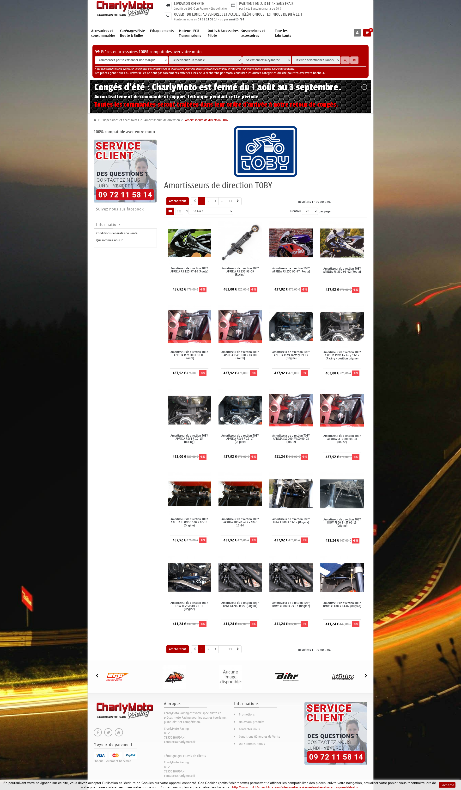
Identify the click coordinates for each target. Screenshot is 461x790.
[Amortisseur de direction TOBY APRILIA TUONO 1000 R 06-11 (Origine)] (189, 493)
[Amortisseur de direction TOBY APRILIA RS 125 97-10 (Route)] (189, 242)
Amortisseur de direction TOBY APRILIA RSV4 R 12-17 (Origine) (240, 439)
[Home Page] (95, 120)
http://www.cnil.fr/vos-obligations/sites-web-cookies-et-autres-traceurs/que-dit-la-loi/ (295, 787)
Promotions (247, 714)
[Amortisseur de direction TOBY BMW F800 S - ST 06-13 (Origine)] (342, 493)
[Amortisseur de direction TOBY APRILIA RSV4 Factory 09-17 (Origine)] (291, 326)
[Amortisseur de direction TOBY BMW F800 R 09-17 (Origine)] (291, 493)
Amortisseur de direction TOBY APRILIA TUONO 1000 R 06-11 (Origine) (189, 522)
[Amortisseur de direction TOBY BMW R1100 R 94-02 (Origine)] (342, 577)
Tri (186, 211)
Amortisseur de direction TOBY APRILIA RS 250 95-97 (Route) (291, 270)
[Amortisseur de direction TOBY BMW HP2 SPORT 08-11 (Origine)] (189, 577)
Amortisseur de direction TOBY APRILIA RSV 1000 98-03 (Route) (189, 355)
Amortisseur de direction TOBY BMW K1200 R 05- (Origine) (240, 604)
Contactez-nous (249, 729)
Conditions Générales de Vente (117, 233)
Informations (108, 224)
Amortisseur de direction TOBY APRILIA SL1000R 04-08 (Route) (342, 439)
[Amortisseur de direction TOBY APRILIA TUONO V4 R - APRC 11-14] (240, 493)
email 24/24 (236, 19)
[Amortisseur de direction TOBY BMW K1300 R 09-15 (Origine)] (291, 577)
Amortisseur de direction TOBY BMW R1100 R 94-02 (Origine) (342, 605)
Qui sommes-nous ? (109, 240)
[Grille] (170, 211)
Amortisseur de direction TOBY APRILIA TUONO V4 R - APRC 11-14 (240, 522)
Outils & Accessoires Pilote (223, 33)
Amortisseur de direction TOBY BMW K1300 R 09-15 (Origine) (291, 604)
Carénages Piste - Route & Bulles (133, 33)
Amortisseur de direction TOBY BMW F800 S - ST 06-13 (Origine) (342, 523)
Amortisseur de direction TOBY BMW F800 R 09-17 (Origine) (291, 521)
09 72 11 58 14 (208, 19)
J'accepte (447, 785)
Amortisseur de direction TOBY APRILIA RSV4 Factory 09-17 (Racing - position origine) (342, 355)
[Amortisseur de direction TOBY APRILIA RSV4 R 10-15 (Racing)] (189, 410)
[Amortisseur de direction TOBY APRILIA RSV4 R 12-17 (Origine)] (240, 410)
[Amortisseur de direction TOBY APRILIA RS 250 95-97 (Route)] (291, 242)
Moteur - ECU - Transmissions (190, 33)
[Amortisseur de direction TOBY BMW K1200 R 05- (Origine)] (240, 577)
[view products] (118, 677)
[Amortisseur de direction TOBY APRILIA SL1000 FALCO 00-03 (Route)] (291, 410)
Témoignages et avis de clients (185, 756)
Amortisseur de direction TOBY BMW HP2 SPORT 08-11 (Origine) (189, 606)
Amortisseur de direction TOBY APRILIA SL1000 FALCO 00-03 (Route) (291, 439)
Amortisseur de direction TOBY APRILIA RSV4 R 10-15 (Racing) (189, 439)
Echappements (162, 31)
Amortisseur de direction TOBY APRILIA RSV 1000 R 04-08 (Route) (240, 355)
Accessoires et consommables (103, 33)
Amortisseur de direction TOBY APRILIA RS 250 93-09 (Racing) (240, 272)
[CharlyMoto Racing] (125, 9)
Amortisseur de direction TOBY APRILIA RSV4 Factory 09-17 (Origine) (291, 355)
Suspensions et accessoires (253, 33)
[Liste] (179, 211)
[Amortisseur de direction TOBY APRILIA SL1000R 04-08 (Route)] (342, 410)
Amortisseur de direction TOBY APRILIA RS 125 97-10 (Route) (189, 270)
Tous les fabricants (283, 33)
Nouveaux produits (251, 722)
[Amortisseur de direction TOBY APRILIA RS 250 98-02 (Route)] (342, 243)
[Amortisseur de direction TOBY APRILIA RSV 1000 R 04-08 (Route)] (240, 326)
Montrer (295, 211)
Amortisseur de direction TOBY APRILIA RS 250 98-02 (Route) (342, 270)
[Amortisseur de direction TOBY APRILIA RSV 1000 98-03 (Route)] (189, 326)
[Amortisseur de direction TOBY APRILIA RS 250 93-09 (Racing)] (240, 242)
